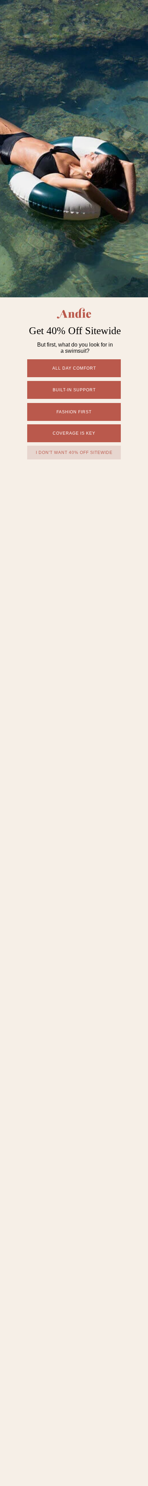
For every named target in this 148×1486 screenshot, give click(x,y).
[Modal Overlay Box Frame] (74, 743)
